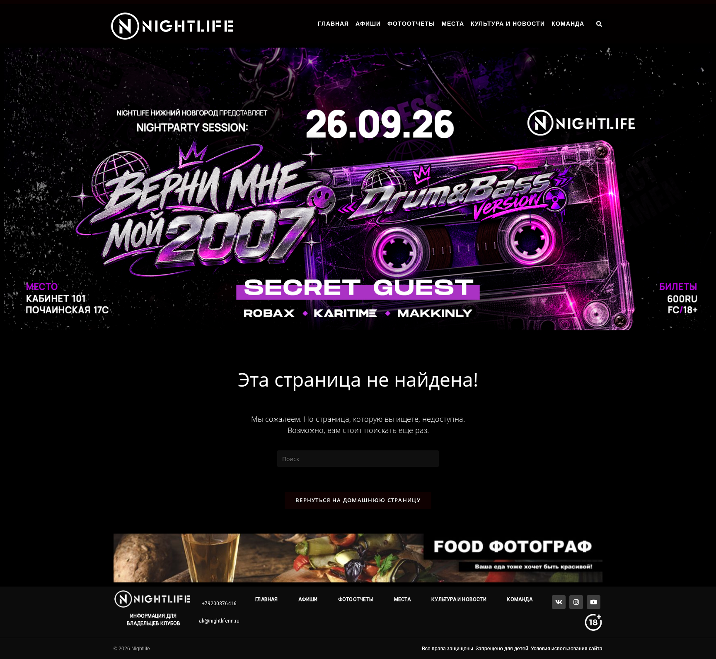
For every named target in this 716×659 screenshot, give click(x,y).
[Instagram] (576, 602)
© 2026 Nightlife (132, 649)
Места (453, 23)
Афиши (368, 23)
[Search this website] (358, 458)
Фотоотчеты (411, 23)
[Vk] (559, 602)
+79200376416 (219, 603)
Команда (568, 23)
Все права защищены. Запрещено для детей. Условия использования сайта (512, 649)
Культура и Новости (508, 23)
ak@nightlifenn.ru (219, 621)
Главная (333, 23)
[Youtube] (593, 602)
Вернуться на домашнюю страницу (358, 500)
